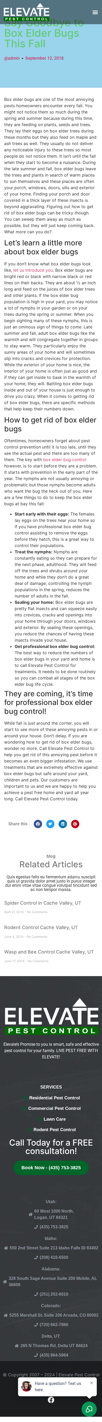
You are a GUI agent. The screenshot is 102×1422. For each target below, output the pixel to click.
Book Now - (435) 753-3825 (51, 1167)
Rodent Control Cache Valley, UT (41, 927)
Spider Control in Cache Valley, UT (42, 903)
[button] (95, 12)
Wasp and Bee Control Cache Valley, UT (49, 952)
